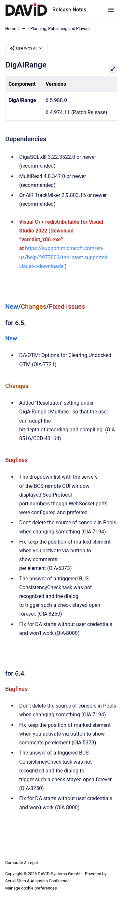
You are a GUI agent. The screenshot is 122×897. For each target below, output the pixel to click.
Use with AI (26, 48)
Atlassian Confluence (50, 880)
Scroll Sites (15, 880)
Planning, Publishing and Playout (60, 28)
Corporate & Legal (21, 862)
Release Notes (69, 10)
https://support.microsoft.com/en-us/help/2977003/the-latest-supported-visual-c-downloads (64, 257)
